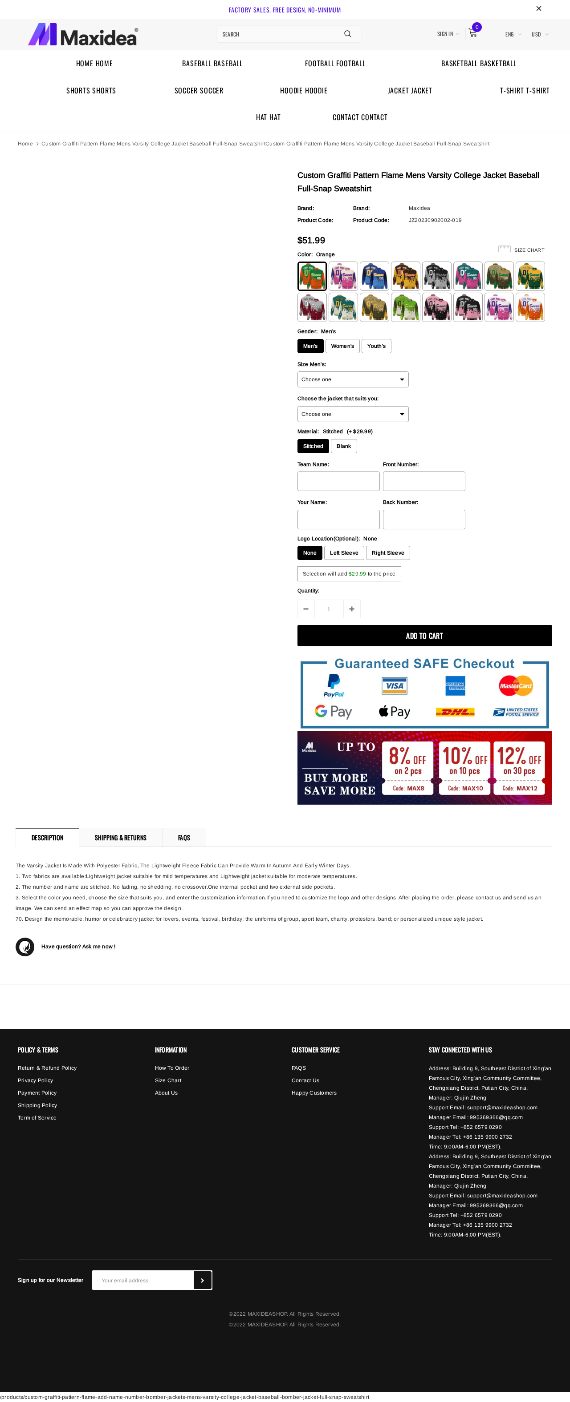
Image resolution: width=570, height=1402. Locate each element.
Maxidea (420, 208)
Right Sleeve (388, 553)
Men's (310, 346)
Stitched (313, 446)
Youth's (376, 346)
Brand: (305, 208)
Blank (344, 446)
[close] (538, 9)
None (310, 553)
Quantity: (308, 591)
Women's (342, 346)
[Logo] (83, 33)
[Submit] (203, 1280)
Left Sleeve (344, 553)
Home (25, 144)
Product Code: (315, 220)
